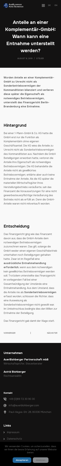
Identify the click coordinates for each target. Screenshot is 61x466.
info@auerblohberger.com (24, 405)
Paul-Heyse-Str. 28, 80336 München (30, 412)
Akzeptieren (22, 460)
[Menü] (43, 5)
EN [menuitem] (56, 5)
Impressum (13, 432)
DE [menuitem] (49, 5)
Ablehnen (40, 460)
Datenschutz (14, 438)
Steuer (40, 58)
